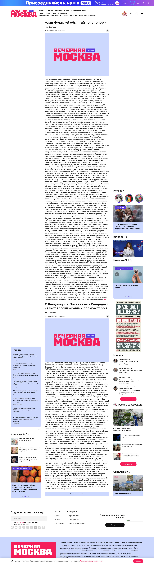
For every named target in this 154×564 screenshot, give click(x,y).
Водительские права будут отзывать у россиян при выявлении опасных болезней (25, 419)
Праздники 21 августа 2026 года (26, 474)
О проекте (128, 464)
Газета (50, 11)
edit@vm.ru (106, 550)
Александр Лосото (125, 377)
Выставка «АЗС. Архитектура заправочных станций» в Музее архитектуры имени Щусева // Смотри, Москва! (129, 198)
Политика (16, 414)
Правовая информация (135, 542)
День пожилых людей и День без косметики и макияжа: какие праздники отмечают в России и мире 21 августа (25, 488)
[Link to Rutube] (39, 527)
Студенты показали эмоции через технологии (131, 436)
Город (14, 360)
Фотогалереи (59, 523)
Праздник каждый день (22, 469)
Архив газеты (74, 515)
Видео (54, 13)
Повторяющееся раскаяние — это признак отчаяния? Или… (129, 391)
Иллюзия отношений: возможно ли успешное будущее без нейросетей (128, 226)
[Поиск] (131, 13)
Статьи (57, 515)
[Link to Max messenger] (12, 527)
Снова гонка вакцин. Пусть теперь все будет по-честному (129, 380)
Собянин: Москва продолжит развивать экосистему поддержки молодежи (24, 365)
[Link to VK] (16, 527)
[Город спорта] (124, 13)
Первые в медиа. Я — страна (73, 15)
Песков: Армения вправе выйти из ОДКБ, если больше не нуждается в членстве (24, 410)
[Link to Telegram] (31, 527)
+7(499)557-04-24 (87, 550)
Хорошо (138, 561)
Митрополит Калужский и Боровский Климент (127, 387)
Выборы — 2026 (89, 15)
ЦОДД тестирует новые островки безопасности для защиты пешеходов (25, 374)
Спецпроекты (62, 13)
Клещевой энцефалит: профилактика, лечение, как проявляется (128, 274)
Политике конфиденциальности (91, 561)
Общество (16, 423)
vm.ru (94, 548)
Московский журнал (62, 11)
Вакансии (109, 542)
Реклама (69, 542)
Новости (41, 13)
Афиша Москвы (56, 15)
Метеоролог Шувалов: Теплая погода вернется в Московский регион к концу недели (25, 383)
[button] (14, 474)
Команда (117, 542)
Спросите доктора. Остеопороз (128, 248)
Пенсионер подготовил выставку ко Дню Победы (130, 455)
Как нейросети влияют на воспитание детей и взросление (128, 213)
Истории (118, 190)
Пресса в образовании (78, 11)
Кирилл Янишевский (125, 368)
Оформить (115, 525)
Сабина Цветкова (124, 359)
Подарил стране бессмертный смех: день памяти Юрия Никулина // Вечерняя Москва (139, 198)
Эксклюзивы (120, 208)
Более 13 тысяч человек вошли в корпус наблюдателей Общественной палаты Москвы (25, 356)
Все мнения (128, 399)
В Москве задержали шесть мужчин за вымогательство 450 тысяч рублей (25, 391)
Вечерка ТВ (42, 11)
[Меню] (141, 13)
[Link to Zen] (23, 527)
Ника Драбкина (50, 27)
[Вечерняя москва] (33, 550)
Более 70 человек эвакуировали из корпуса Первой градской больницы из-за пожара (25, 400)
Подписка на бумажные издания (84, 542)
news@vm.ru (134, 550)
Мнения (118, 355)
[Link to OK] (20, 527)
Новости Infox (20, 434)
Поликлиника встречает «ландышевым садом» (122, 429)
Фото (48, 13)
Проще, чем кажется (124, 269)
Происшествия (17, 395)
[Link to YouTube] (27, 527)
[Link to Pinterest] (43, 527)
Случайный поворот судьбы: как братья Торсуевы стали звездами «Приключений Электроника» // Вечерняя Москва (119, 198)
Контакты (124, 542)
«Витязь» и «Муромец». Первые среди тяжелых (132, 445)
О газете (63, 542)
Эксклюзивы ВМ (43, 15)
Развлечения (61, 30)
